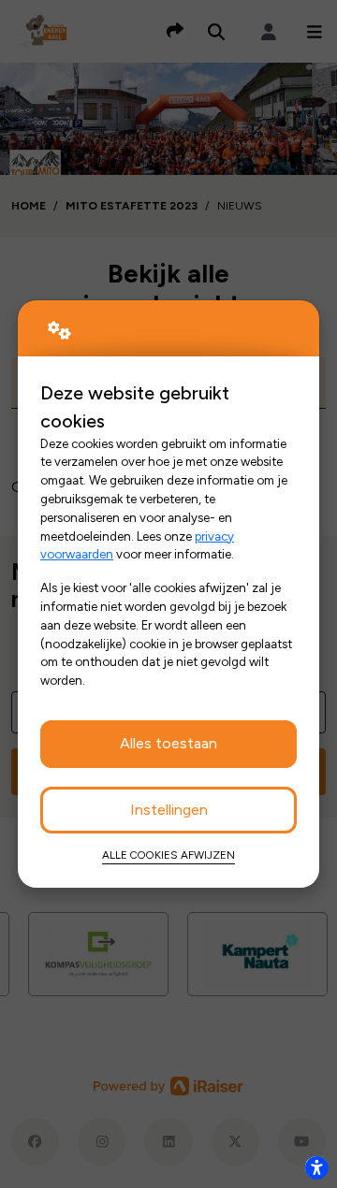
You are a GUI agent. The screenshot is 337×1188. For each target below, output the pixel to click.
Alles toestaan (168, 743)
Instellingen (169, 810)
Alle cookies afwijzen (168, 855)
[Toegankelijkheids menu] (316, 1167)
